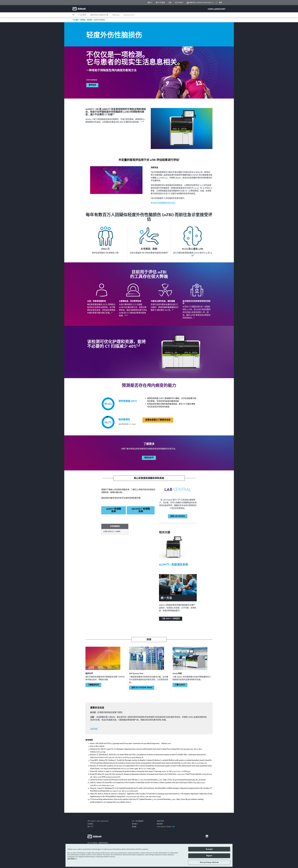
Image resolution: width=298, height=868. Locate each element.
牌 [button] (73, 15)
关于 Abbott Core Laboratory (98, 821)
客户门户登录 (160, 2)
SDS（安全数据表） (138, 821)
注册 (169, 2)
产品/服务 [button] (82, 15)
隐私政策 (160, 824)
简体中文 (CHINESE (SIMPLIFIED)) (200, 2)
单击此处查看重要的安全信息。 (164, 203)
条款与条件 (160, 821)
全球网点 (90, 824)
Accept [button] (209, 849)
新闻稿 (134, 827)
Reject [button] (209, 856)
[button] (217, 3)
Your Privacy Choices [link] (164, 827)
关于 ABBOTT (179, 2)
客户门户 (90, 827)
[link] (76, 20)
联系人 (150, 2)
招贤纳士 (135, 824)
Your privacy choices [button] (209, 862)
